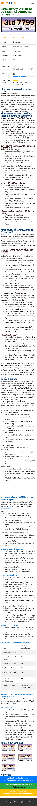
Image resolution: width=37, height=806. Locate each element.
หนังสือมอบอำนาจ (11, 527)
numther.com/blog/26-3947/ (9, 703)
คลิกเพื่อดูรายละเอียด (18, 787)
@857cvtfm (16, 51)
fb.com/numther (17, 55)
